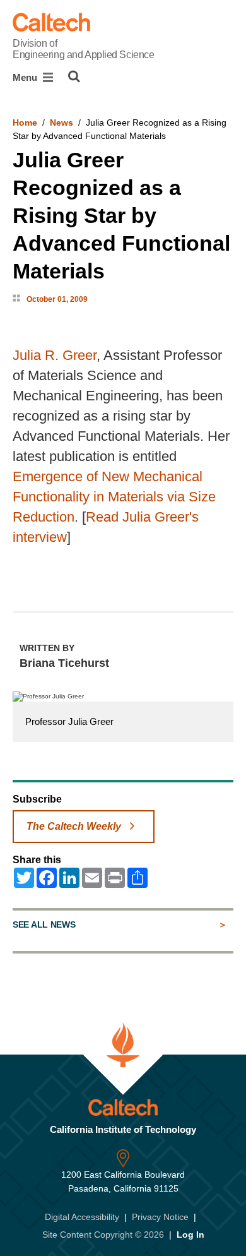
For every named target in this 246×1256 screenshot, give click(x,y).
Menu (26, 77)
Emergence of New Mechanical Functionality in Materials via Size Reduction (114, 497)
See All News (44, 924)
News (61, 122)
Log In (190, 1234)
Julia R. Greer (55, 355)
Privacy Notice (160, 1217)
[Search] (74, 76)
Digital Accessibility (82, 1217)
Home (25, 122)
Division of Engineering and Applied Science (83, 49)
